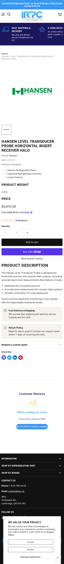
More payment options (32, 258)
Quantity (5, 226)
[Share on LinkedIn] (15, 357)
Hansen (13, 155)
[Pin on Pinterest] (20, 357)
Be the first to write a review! (32, 426)
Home (4, 53)
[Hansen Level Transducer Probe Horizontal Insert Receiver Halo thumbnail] (6, 130)
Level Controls (15, 177)
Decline (30, 549)
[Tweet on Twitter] (9, 357)
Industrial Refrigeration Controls (24, 173)
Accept (30, 542)
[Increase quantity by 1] (27, 232)
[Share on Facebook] (3, 357)
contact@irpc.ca (16, 491)
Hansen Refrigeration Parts (21, 170)
